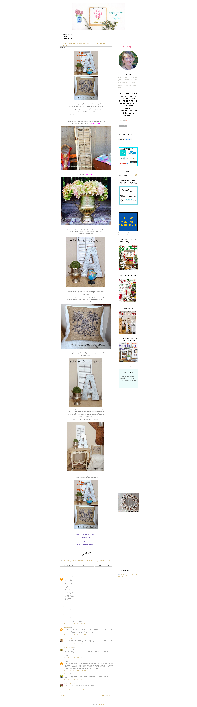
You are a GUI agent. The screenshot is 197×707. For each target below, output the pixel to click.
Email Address (123, 120)
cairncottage (66, 673)
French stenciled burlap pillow (91, 560)
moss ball (88, 561)
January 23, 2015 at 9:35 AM (74, 623)
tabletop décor (95, 561)
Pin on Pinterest (86, 565)
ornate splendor (66, 627)
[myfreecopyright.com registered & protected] (128, 576)
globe (102, 560)
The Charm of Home (68, 683)
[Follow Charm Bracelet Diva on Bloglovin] (125, 140)
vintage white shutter (75, 563)
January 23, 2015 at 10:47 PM (75, 670)
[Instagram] (130, 47)
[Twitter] (126, 47)
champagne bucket (69, 560)
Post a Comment (64, 693)
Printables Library (67, 38)
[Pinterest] (128, 47)
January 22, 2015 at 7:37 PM (74, 606)
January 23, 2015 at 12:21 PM (75, 634)
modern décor (69, 561)
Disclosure (65, 36)
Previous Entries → (107, 695)
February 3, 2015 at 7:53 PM (74, 689)
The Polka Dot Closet (68, 647)
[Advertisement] (128, 414)
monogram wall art (78, 561)
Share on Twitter (103, 565)
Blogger (101, 703)
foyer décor (78, 560)
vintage (67, 563)
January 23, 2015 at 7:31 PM (74, 657)
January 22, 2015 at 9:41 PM (74, 614)
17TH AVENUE (100, 704)
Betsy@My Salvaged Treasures (70, 638)
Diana (64, 661)
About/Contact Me (67, 34)
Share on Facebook (68, 565)
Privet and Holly (67, 576)
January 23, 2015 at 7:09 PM (74, 644)
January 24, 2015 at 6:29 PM (74, 679)
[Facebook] (123, 47)
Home (64, 32)
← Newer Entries (63, 695)
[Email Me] (132, 47)
